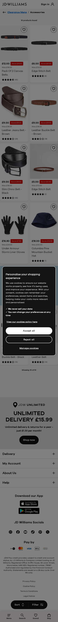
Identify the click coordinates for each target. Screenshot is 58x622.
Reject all (29, 339)
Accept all (29, 330)
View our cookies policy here (21, 322)
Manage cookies (29, 348)
